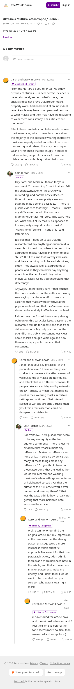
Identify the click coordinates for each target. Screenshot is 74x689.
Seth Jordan (11, 23)
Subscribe (53, 5)
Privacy (34, 663)
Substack (19, 681)
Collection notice (60, 663)
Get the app (54, 672)
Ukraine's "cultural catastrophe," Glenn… (31, 19)
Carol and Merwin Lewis (26, 79)
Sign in (66, 5)
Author (19, 177)
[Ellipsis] (69, 79)
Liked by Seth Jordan (24, 83)
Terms (44, 663)
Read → (7, 37)
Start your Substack (27, 672)
